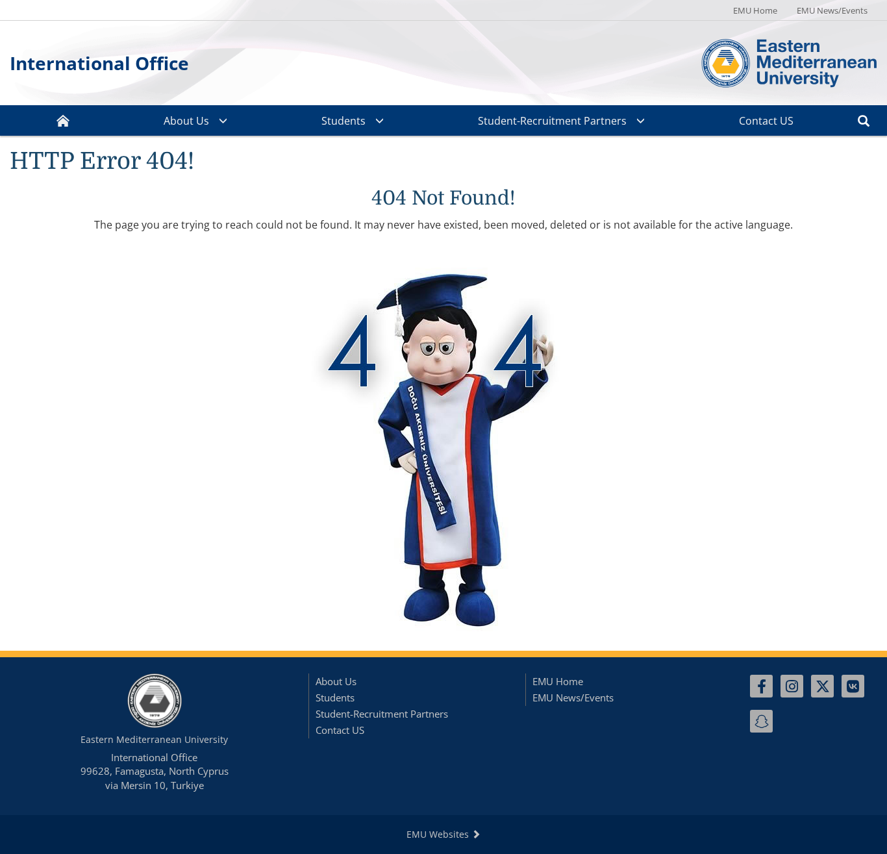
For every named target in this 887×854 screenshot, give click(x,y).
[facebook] (761, 686)
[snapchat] (761, 721)
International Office (99, 63)
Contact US (766, 121)
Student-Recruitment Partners (552, 121)
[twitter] (822, 686)
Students (343, 121)
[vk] (853, 686)
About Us (186, 121)
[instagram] (792, 686)
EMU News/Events (832, 10)
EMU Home (755, 10)
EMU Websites (438, 834)
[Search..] (863, 120)
